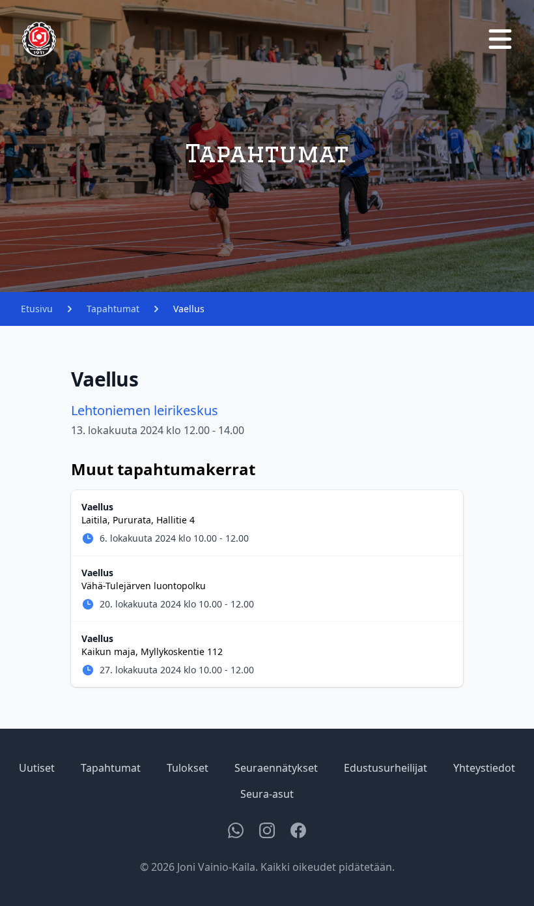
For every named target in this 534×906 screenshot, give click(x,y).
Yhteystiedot (484, 768)
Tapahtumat (113, 308)
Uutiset (37, 768)
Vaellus (188, 308)
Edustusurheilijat (385, 768)
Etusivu (37, 308)
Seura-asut (267, 794)
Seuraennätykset (276, 768)
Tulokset (187, 768)
